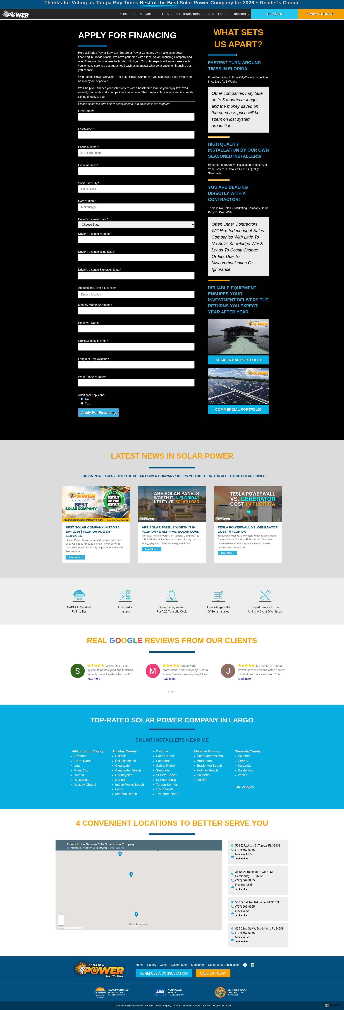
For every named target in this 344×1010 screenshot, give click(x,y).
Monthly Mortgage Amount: (95, 305)
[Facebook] (245, 965)
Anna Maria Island (210, 756)
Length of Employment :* (93, 359)
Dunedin (121, 780)
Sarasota (244, 765)
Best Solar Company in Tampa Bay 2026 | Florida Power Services (93, 532)
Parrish (202, 780)
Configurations (188, 14)
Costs (163, 964)
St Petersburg (166, 780)
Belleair (120, 756)
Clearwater (123, 765)
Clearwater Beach (128, 770)
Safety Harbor (166, 765)
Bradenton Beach (209, 765)
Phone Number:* (88, 147)
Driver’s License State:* (93, 219)
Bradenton (204, 761)
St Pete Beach (166, 775)
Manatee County (206, 751)
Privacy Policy (224, 1005)
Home (140, 964)
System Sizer (179, 964)
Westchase (82, 780)
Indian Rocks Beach (129, 784)
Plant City (81, 770)
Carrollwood (83, 761)
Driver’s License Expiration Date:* (99, 269)
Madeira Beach (126, 794)
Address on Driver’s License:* (97, 287)
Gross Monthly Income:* (93, 340)
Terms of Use (209, 1005)
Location (239, 14)
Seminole (162, 770)
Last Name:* (86, 129)
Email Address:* (88, 165)
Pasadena (163, 761)
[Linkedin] (253, 965)
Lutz (77, 765)
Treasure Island (167, 794)
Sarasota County (248, 751)
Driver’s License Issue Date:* (96, 251)
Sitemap (197, 1005)
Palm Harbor (165, 756)
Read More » (75, 557)
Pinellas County (125, 751)
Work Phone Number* (92, 377)
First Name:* (86, 111)
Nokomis (244, 756)
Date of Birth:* (87, 201)
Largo (119, 789)
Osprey (243, 761)
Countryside (123, 775)
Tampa (79, 775)
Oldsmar (162, 751)
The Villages (244, 787)
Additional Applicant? (91, 395)
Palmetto (203, 775)
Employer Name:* (89, 323)
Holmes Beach (207, 770)
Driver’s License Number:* (95, 233)
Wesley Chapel (85, 784)
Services (146, 14)
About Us (126, 14)
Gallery (151, 964)
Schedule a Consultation (224, 964)
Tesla (164, 14)
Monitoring (198, 964)
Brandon (80, 756)
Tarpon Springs (167, 784)
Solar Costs (216, 14)
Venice (242, 775)
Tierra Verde (165, 789)
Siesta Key (245, 770)
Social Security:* (88, 183)
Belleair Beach (125, 761)
